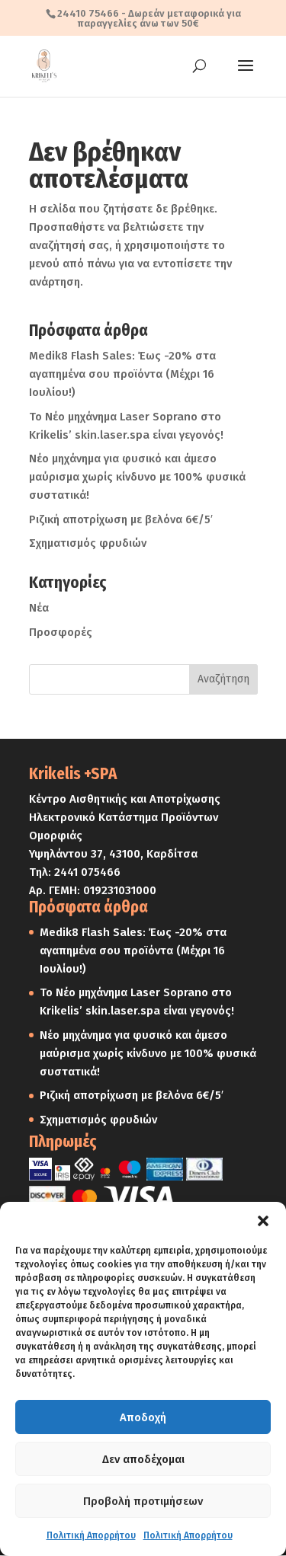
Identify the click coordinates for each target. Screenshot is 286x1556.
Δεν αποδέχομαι (143, 1459)
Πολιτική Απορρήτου (91, 1535)
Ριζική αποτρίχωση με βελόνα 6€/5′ (121, 519)
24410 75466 (88, 13)
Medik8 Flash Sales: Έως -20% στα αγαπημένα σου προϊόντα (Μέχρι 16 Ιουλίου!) (122, 374)
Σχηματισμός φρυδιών (87, 543)
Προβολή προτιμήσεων (143, 1501)
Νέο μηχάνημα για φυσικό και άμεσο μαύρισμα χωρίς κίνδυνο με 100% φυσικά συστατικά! (137, 477)
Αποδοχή (143, 1417)
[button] (263, 1221)
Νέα (39, 608)
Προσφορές (60, 632)
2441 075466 (87, 872)
